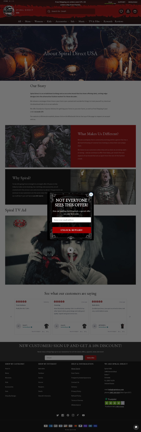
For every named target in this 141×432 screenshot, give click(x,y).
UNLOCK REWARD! (72, 230)
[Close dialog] (91, 194)
